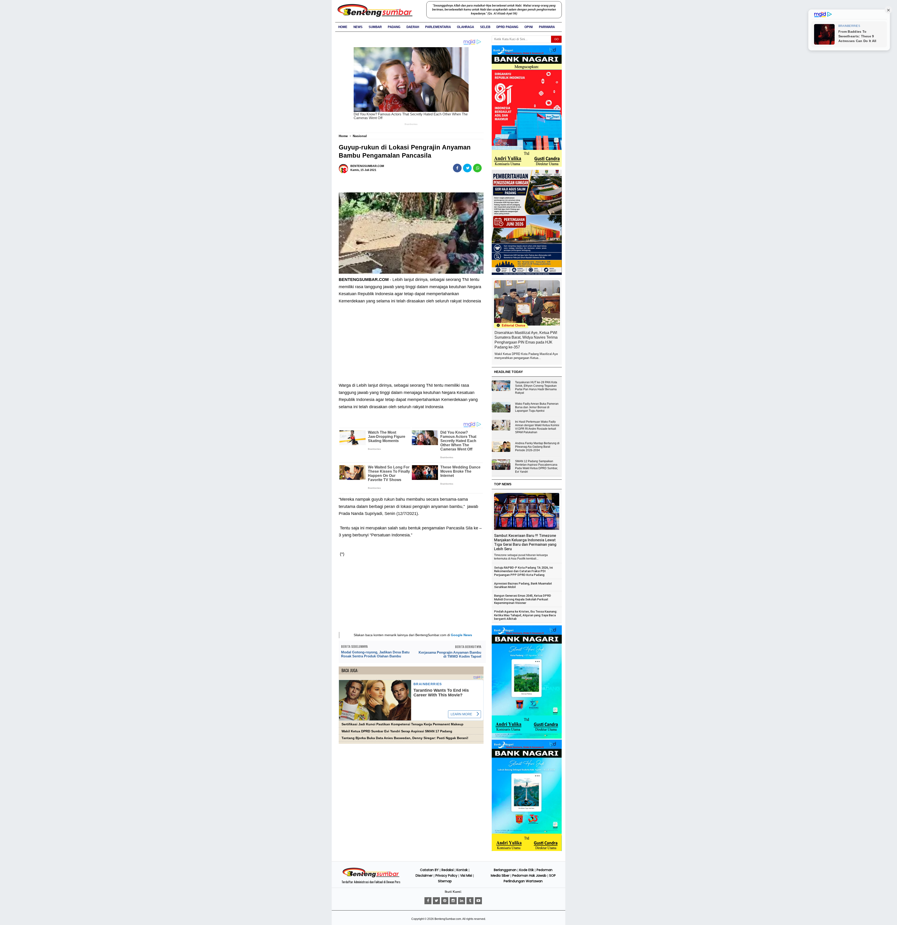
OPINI (528, 27)
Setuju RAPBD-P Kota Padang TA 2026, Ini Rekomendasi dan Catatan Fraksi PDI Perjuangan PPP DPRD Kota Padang (523, 571)
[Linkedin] (461, 900)
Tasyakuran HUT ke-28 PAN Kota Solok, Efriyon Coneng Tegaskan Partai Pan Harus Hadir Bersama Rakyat (536, 387)
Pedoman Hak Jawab (529, 875)
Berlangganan (505, 870)
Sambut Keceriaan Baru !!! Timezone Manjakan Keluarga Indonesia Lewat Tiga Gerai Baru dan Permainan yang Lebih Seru (525, 542)
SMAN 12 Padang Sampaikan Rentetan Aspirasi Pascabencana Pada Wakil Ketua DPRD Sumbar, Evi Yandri (536, 466)
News (358, 27)
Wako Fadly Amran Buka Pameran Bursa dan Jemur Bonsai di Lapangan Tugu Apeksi (537, 407)
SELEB (485, 27)
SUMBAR (375, 27)
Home (342, 27)
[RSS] (478, 900)
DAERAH (412, 27)
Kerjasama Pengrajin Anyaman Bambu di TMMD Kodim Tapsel (450, 654)
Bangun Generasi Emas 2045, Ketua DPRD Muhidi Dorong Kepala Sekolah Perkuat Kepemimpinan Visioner (522, 599)
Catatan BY (429, 870)
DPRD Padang (507, 27)
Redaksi (447, 870)
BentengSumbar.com (447, 919)
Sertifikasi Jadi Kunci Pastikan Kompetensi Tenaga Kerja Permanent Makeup (402, 724)
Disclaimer (424, 875)
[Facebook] (427, 900)
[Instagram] (453, 900)
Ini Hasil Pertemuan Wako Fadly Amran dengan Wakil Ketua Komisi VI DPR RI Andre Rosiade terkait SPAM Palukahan (537, 427)
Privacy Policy (446, 875)
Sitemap (445, 881)
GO (556, 39)
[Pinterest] (444, 900)
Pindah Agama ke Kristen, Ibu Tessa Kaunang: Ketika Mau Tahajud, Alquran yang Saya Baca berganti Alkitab (525, 615)
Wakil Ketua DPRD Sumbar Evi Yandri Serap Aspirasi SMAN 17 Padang (397, 731)
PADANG (394, 27)
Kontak (462, 870)
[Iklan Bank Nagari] (527, 737)
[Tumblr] (469, 900)
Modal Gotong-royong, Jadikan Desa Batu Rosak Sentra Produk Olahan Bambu (375, 654)
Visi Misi (466, 875)
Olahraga (465, 27)
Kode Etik (526, 870)
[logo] (371, 876)
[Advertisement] (411, 339)
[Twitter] (436, 900)
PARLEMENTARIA (438, 27)
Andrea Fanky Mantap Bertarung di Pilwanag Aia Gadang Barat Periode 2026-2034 (537, 447)
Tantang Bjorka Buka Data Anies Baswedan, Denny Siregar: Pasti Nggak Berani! (405, 738)
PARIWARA (547, 27)
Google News (461, 635)
